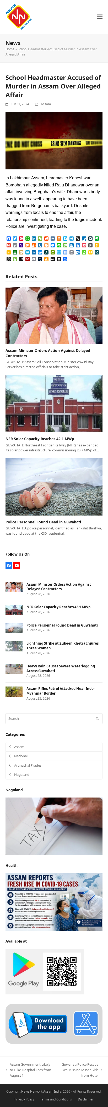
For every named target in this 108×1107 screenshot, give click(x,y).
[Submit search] (97, 718)
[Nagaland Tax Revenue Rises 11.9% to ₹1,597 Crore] (54, 826)
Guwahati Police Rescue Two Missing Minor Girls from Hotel (78, 1070)
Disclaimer (86, 1099)
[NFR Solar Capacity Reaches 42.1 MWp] (54, 403)
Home (10, 49)
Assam (46, 104)
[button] (99, 17)
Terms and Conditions (56, 1099)
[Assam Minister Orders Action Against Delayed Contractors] (54, 315)
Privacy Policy (24, 1099)
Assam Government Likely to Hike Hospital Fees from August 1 (28, 1070)
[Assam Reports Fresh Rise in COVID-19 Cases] (54, 901)
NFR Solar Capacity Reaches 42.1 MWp (40, 438)
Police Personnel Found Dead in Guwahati (43, 521)
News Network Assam (37, 1091)
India (57, 1091)
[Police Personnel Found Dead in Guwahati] (54, 486)
